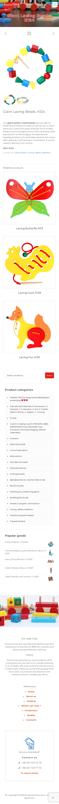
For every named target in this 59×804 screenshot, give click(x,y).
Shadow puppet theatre (22, 515)
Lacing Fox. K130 (29, 357)
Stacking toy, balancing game (24, 491)
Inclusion (14, 438)
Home (31, 691)
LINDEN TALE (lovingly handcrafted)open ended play (29, 399)
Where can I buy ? (31, 706)
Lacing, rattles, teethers (39, 152)
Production (31, 710)
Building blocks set (19, 497)
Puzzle (13, 418)
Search (49, 375)
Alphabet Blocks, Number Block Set (27, 480)
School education (19, 450)
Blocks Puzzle (17, 485)
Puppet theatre (17, 521)
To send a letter (29, 773)
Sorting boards (17, 474)
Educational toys (18, 468)
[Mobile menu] (54, 4)
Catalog (31, 701)
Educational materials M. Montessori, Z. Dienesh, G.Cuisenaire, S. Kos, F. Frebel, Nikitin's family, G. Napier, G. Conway (29, 409)
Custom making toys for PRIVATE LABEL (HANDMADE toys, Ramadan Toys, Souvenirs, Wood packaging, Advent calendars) (29, 428)
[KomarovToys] (11, 4)
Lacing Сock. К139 (29, 292)
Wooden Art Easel (19, 462)
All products (21, 152)
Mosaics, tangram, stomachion (25, 503)
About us (31, 696)
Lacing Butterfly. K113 (29, 228)
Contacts (31, 720)
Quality (31, 715)
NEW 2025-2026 (17, 444)
